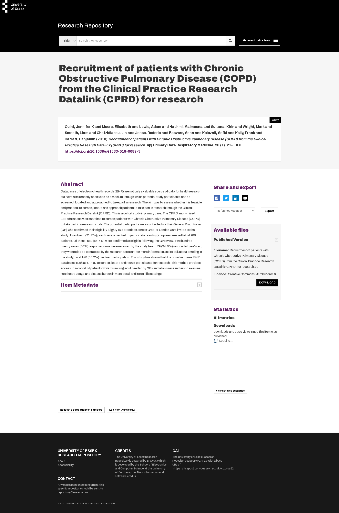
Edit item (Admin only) (122, 409)
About (62, 461)
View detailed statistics (230, 390)
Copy (274, 119)
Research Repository (85, 25)
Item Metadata (79, 285)
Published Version (231, 240)
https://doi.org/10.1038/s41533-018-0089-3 (102, 151)
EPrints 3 (152, 460)
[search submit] (230, 41)
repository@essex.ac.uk (73, 492)
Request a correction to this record (81, 409)
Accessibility (66, 465)
